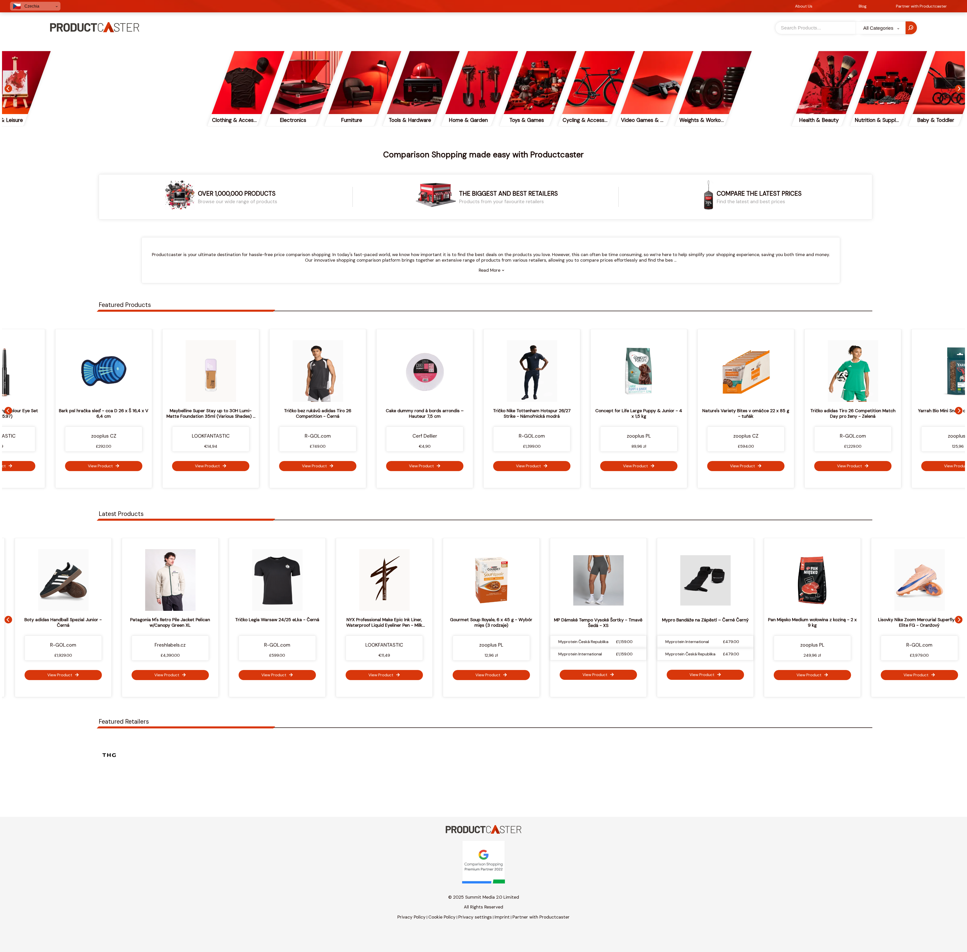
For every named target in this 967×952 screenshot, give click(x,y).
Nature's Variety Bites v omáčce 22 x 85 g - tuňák (581, 413)
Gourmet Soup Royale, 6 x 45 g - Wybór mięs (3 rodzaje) (319, 622)
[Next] (958, 88)
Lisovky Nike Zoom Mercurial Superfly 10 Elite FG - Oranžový (747, 622)
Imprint (502, 917)
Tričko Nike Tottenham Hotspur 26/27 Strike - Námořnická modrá (368, 413)
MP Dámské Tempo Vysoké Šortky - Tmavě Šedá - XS (426, 622)
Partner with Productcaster (541, 917)
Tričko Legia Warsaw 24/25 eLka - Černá (105, 619)
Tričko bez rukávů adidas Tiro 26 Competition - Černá (153, 413)
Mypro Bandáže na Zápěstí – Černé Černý (533, 620)
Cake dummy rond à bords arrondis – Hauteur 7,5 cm (261, 413)
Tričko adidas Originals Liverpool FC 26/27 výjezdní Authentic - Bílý (854, 622)
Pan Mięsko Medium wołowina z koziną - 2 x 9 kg (640, 622)
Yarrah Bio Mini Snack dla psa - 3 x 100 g (796, 410)
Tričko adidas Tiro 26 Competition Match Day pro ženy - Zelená (689, 413)
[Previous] (8, 88)
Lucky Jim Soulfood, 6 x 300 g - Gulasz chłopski (902, 413)
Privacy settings (475, 917)
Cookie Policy (442, 917)
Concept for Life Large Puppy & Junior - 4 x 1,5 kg (474, 413)
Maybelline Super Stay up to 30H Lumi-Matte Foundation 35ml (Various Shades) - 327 (47, 416)
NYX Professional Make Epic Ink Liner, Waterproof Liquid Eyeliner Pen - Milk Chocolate (212, 625)
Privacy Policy (411, 917)
